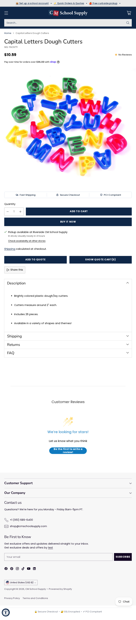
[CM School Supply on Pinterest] (12, 569)
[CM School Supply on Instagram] (17, 569)
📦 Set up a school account (32, 3)
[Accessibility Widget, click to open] (6, 612)
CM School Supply (35, 589)
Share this (16, 269)
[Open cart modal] (128, 13)
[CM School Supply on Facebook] (6, 569)
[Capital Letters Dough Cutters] (68, 126)
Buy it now (68, 221)
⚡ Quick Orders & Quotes (69, 3)
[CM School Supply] (68, 12)
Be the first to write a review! (68, 450)
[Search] (128, 22)
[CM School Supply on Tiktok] (23, 569)
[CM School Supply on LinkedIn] (34, 569)
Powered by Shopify (60, 589)
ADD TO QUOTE (35, 259)
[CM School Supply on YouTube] (29, 569)
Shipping (9, 249)
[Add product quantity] (20, 211)
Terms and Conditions (35, 598)
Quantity (9, 204)
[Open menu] (6, 13)
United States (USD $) (21, 582)
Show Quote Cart (100, 259)
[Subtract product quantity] (7, 211)
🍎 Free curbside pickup (103, 3)
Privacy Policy (12, 598)
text (50, 547)
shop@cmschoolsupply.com (28, 526)
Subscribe (123, 557)
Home (7, 33)
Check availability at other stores (27, 241)
